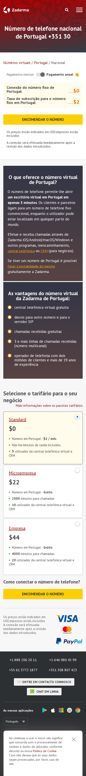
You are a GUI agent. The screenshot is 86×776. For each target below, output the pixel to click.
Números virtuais (16, 62)
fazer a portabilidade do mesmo (31, 266)
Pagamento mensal (20, 74)
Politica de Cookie (44, 751)
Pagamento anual (60, 74)
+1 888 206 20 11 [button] (23, 660)
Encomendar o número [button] (43, 119)
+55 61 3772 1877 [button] (23, 670)
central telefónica (21, 251)
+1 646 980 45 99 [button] (63, 660)
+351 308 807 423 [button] (63, 670)
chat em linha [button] (47, 692)
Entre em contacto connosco (46, 682)
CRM (44, 251)
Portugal (41, 62)
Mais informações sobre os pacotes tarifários (49, 405)
